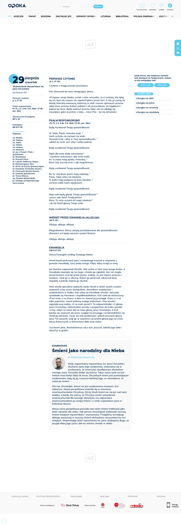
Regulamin (76, 496)
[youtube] (177, 52)
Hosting (161, 496)
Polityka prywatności (48, 496)
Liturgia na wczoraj (147, 107)
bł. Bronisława (19, 157)
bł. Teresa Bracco (20, 176)
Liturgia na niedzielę (147, 112)
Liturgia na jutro (145, 102)
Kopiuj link (147, 84)
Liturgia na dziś (145, 98)
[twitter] (177, 48)
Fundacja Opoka (19, 496)
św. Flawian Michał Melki (24, 178)
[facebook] (177, 43)
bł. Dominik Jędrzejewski (24, 173)
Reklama (104, 496)
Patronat (133, 496)
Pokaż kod (162, 85)
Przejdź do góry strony (3, 521)
